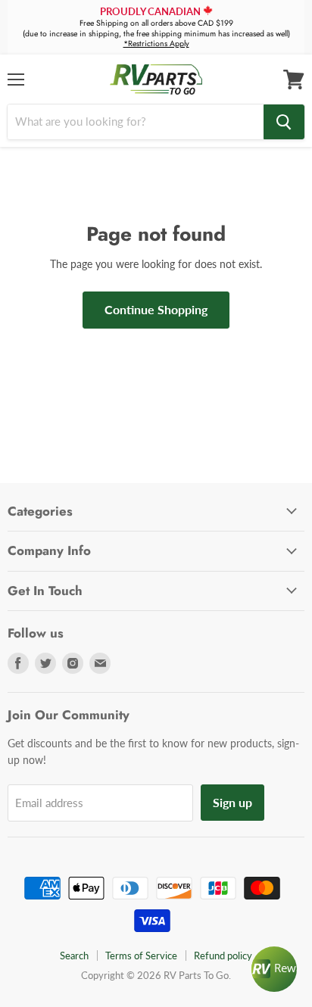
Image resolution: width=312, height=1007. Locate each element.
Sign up (232, 802)
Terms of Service (141, 955)
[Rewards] (274, 969)
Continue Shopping (156, 309)
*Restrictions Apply (156, 43)
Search (74, 955)
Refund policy (223, 955)
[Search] (284, 121)
